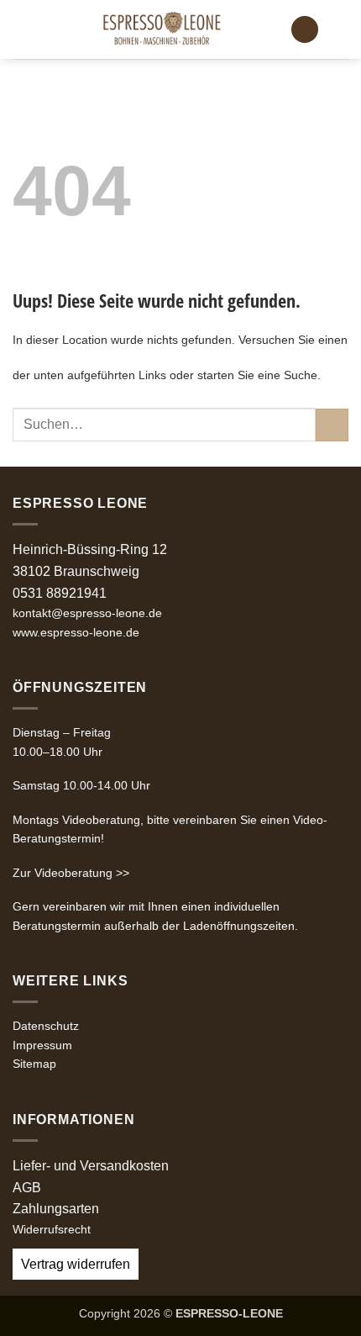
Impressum (42, 1045)
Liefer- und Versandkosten (91, 1166)
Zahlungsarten (56, 1208)
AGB (27, 1187)
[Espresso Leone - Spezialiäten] (161, 29)
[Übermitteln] (332, 425)
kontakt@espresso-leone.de (87, 613)
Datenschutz (46, 1025)
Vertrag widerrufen (75, 1264)
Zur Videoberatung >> (71, 872)
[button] (23, 29)
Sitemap (34, 1063)
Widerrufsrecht (52, 1229)
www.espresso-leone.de (76, 632)
